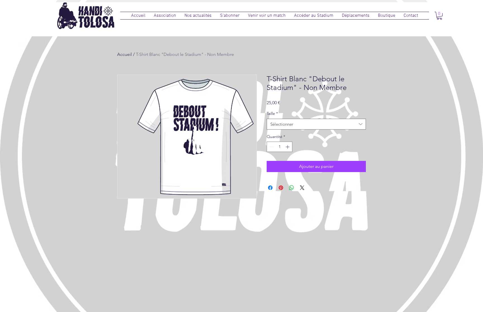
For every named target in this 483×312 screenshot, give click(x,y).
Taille (272, 113)
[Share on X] (302, 187)
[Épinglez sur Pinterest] (281, 187)
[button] (165, 15)
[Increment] (288, 147)
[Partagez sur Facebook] (270, 187)
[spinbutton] (279, 147)
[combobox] (316, 124)
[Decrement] (270, 147)
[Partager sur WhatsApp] (291, 187)
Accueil (124, 54)
